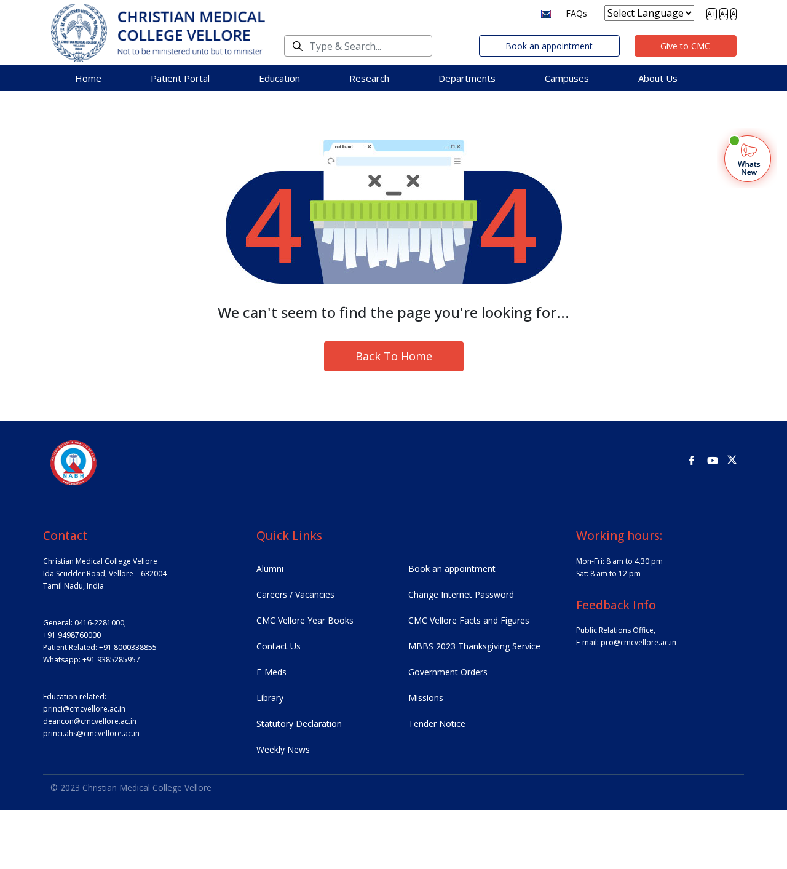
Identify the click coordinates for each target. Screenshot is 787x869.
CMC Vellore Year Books (305, 620)
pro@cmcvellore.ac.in (638, 642)
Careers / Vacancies (295, 594)
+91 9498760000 (72, 635)
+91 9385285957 (111, 659)
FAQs (576, 13)
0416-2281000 (99, 622)
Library (269, 698)
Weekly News (283, 749)
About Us (658, 78)
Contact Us (278, 646)
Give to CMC (685, 46)
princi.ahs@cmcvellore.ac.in (91, 733)
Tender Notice (436, 723)
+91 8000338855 (128, 647)
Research (369, 78)
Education (279, 78)
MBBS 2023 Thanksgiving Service (474, 646)
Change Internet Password (461, 594)
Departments (467, 78)
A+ (711, 14)
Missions (425, 698)
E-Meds (271, 672)
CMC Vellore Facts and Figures (468, 620)
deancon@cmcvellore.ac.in (89, 721)
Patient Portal (180, 78)
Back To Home (393, 356)
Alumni (269, 568)
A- (723, 14)
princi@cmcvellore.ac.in (84, 709)
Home (88, 78)
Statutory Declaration (299, 723)
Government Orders (448, 672)
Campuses (567, 78)
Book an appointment (549, 46)
